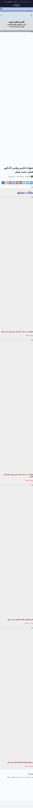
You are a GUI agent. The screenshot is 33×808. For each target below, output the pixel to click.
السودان (13, 176)
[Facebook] (1, 9)
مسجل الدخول (19, 777)
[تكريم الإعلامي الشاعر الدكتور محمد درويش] (16, 550)
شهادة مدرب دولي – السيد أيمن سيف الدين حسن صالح (17, 331)
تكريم (9, 176)
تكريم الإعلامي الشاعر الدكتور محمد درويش (20, 619)
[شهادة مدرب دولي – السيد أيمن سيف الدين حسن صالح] (16, 262)
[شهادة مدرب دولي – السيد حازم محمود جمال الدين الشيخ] (16, 405)
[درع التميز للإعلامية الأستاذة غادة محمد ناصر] (16, 693)
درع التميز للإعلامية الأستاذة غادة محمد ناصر (20, 762)
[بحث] (1, 15)
